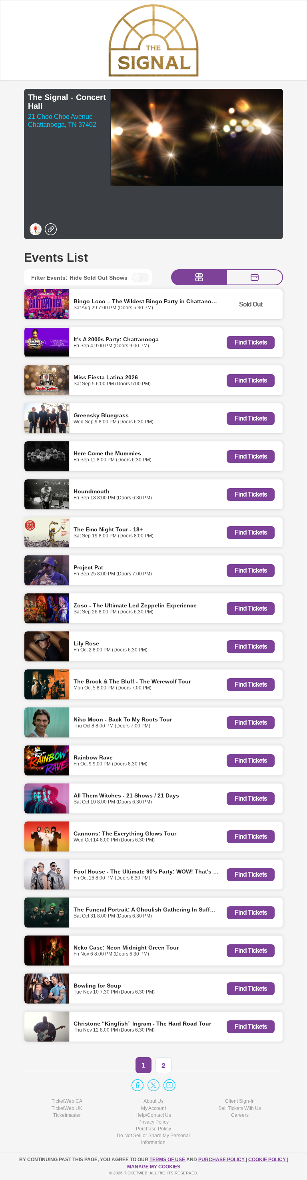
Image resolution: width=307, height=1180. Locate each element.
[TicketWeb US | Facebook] (138, 1085)
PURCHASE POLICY (222, 1159)
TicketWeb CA (67, 1101)
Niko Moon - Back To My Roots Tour (123, 719)
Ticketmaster (67, 1115)
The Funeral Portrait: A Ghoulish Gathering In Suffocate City (155, 909)
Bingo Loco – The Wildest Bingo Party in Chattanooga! (149, 301)
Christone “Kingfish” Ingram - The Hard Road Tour (142, 1023)
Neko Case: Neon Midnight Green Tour (126, 947)
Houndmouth (92, 491)
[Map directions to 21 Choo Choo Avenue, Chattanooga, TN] (36, 229)
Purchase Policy (153, 1129)
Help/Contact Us (153, 1115)
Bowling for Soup (97, 985)
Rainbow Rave (93, 757)
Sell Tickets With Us (239, 1108)
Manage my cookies (153, 1167)
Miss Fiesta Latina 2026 (106, 377)
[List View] (199, 277)
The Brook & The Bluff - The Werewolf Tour (132, 681)
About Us (153, 1101)
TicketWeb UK (67, 1108)
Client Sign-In (240, 1101)
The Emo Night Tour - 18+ (108, 529)
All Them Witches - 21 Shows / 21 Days (126, 795)
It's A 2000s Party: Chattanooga (116, 339)
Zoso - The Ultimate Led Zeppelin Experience (135, 605)
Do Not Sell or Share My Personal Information (153, 1139)
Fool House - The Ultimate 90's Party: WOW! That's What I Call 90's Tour (171, 871)
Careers (240, 1115)
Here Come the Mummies (107, 453)
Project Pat (88, 567)
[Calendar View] (254, 277)
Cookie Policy (267, 1159)
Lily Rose (86, 643)
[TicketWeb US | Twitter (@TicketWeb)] (153, 1085)
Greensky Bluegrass (101, 415)
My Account (153, 1108)
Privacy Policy (153, 1122)
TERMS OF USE (168, 1159)
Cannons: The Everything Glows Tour (125, 833)
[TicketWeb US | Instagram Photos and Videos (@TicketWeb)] (169, 1085)
